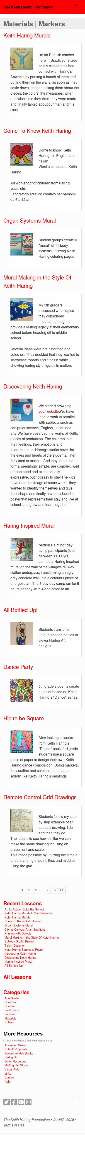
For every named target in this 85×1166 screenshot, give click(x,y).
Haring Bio (11, 1057)
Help (7, 1081)
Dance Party (18, 667)
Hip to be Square (23, 718)
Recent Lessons (22, 903)
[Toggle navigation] (75, 6)
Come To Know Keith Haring (37, 130)
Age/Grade (12, 998)
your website (49, 411)
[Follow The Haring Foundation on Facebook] (14, 1103)
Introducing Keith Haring (20, 953)
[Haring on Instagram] (28, 1103)
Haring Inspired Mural (29, 525)
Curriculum (11, 1002)
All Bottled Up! (20, 610)
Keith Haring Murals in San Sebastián (29, 913)
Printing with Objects (18, 933)
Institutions (12, 1010)
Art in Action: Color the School (24, 909)
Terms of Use (13, 1125)
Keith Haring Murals (26, 35)
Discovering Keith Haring (32, 386)
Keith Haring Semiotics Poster (24, 949)
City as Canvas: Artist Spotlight (25, 929)
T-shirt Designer (15, 945)
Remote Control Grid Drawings (40, 797)
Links (8, 1073)
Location (10, 1014)
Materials (10, 1018)
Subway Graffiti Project (19, 941)
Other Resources (15, 1061)
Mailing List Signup (17, 1065)
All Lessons (17, 976)
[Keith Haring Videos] (21, 1103)
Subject (9, 1022)
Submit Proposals (16, 1049)
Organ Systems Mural (29, 220)
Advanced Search (16, 1045)
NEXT (59, 889)
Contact (10, 1077)
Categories (16, 992)
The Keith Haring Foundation (28, 7)
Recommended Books (19, 1053)
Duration (10, 1006)
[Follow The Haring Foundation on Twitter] (6, 1103)
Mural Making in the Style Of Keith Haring (32, 937)
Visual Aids (12, 1069)
